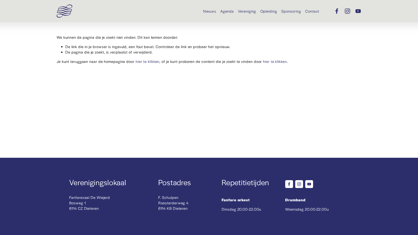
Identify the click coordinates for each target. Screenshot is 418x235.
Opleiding (268, 11)
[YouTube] (358, 11)
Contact (312, 11)
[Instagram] (347, 11)
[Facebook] (337, 11)
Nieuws (209, 11)
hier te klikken (148, 61)
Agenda (227, 11)
